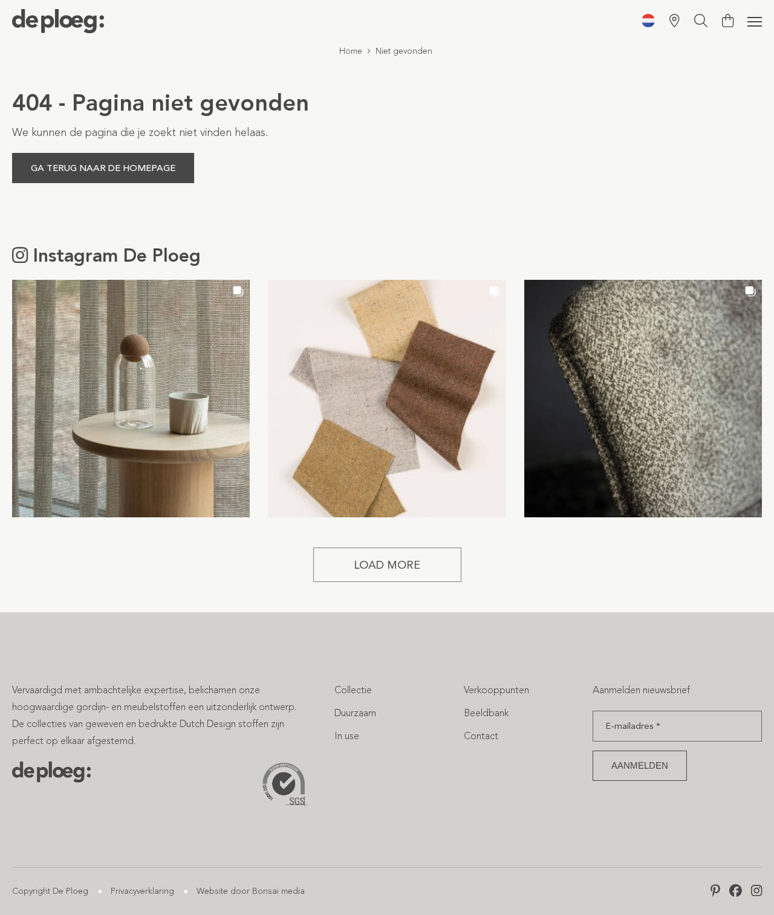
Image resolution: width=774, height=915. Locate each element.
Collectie (353, 690)
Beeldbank (486, 713)
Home (350, 51)
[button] (131, 398)
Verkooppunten (496, 690)
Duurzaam (355, 713)
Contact (481, 736)
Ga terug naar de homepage (103, 168)
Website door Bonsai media (251, 891)
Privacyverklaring (142, 891)
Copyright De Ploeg (50, 891)
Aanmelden (639, 765)
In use (346, 736)
